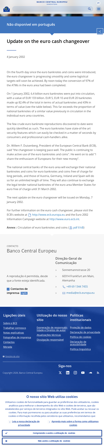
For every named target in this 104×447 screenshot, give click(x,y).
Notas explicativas (13, 333)
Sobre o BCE (10, 323)
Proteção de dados (80, 328)
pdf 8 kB (78, 227)
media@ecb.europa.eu (80, 293)
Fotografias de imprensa (17, 337)
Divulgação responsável (50, 340)
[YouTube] (83, 372)
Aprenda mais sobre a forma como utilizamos (75, 423)
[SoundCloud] (90, 372)
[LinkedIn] (67, 372)
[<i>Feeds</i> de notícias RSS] (98, 372)
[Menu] (98, 9)
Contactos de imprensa (17, 291)
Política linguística (80, 349)
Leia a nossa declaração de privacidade (26, 423)
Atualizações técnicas (49, 335)
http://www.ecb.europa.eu (48, 215)
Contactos (9, 342)
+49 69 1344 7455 (77, 287)
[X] (60, 372)
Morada (7, 347)
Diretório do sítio (12, 357)
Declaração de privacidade (85, 332)
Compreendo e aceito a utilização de (54, 433)
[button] (98, 3)
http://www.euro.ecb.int (64, 219)
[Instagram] (75, 372)
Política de (80, 337)
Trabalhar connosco (14, 328)
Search (89, 8)
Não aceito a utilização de (54, 441)
